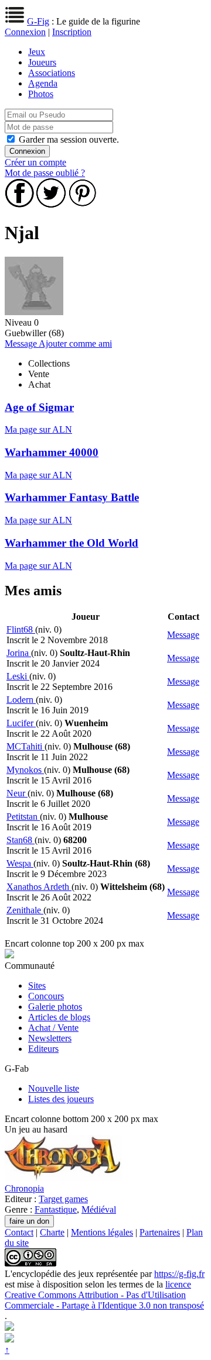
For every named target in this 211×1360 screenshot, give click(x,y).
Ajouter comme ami (75, 343)
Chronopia (24, 1188)
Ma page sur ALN (38, 429)
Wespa (19, 863)
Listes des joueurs (61, 1099)
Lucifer (21, 723)
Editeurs (43, 1049)
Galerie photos (55, 1007)
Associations (51, 73)
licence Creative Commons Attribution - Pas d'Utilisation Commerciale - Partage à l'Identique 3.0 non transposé (104, 1294)
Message (22, 343)
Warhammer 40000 (51, 452)
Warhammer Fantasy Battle (72, 497)
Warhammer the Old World (71, 543)
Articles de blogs (59, 1017)
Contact (19, 1232)
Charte (52, 1232)
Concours (46, 996)
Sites (37, 985)
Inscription (71, 32)
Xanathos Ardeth (39, 887)
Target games (63, 1199)
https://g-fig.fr (179, 1274)
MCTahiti (25, 746)
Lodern (21, 700)
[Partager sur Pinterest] (82, 204)
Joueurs (42, 62)
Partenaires (159, 1232)
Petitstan (23, 816)
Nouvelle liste (53, 1088)
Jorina (18, 653)
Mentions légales (102, 1232)
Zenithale (24, 910)
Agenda (42, 83)
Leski (17, 676)
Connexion (25, 32)
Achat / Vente (53, 1028)
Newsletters (50, 1038)
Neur (17, 793)
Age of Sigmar (39, 407)
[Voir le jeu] (63, 1178)
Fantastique (56, 1209)
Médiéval (98, 1209)
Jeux (36, 52)
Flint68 (20, 629)
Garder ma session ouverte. (69, 139)
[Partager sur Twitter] (51, 204)
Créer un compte (35, 162)
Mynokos (25, 770)
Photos (40, 94)
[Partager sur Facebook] (19, 204)
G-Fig (38, 21)
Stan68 (20, 840)
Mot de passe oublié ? (45, 173)
